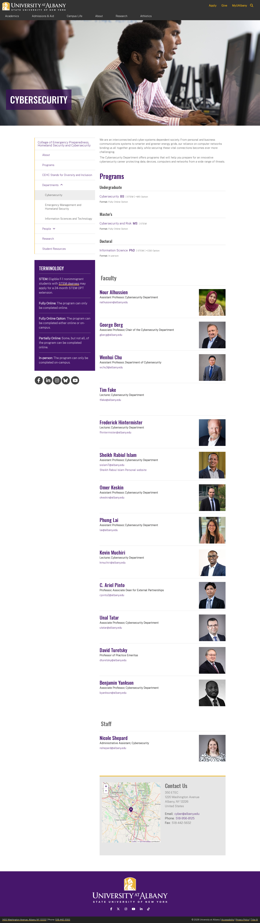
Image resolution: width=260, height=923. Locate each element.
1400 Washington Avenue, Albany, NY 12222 (24, 919)
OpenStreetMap (145, 841)
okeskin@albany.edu (112, 497)
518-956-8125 (185, 818)
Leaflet (133, 841)
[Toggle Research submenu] (134, 16)
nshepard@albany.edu (113, 748)
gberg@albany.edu (111, 334)
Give (224, 5)
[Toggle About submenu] (109, 16)
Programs (48, 165)
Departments (50, 185)
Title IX (254, 919)
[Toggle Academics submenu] (25, 16)
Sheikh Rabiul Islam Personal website (123, 470)
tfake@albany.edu (110, 399)
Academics (12, 16)
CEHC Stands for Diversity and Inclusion (67, 175)
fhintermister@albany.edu (115, 432)
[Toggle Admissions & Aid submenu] (60, 16)
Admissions (43, 16)
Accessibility (227, 919)
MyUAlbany (239, 5)
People (46, 228)
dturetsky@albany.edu (113, 660)
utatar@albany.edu (111, 627)
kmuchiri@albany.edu (112, 562)
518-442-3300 (62, 919)
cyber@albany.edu (187, 813)
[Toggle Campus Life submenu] (89, 16)
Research (121, 16)
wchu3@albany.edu (111, 367)
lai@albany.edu (109, 530)
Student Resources (54, 248)
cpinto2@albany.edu (112, 595)
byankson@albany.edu (113, 692)
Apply (213, 5)
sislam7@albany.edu (112, 465)
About (99, 16)
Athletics (146, 16)
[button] (131, 809)
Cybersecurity (109, 196)
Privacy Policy (242, 919)
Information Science (114, 250)
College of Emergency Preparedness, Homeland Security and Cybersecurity (64, 144)
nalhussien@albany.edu (114, 302)
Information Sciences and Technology (68, 218)
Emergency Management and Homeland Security (63, 206)
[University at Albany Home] (34, 6)
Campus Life (74, 16)
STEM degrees (69, 283)
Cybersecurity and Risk (116, 223)
